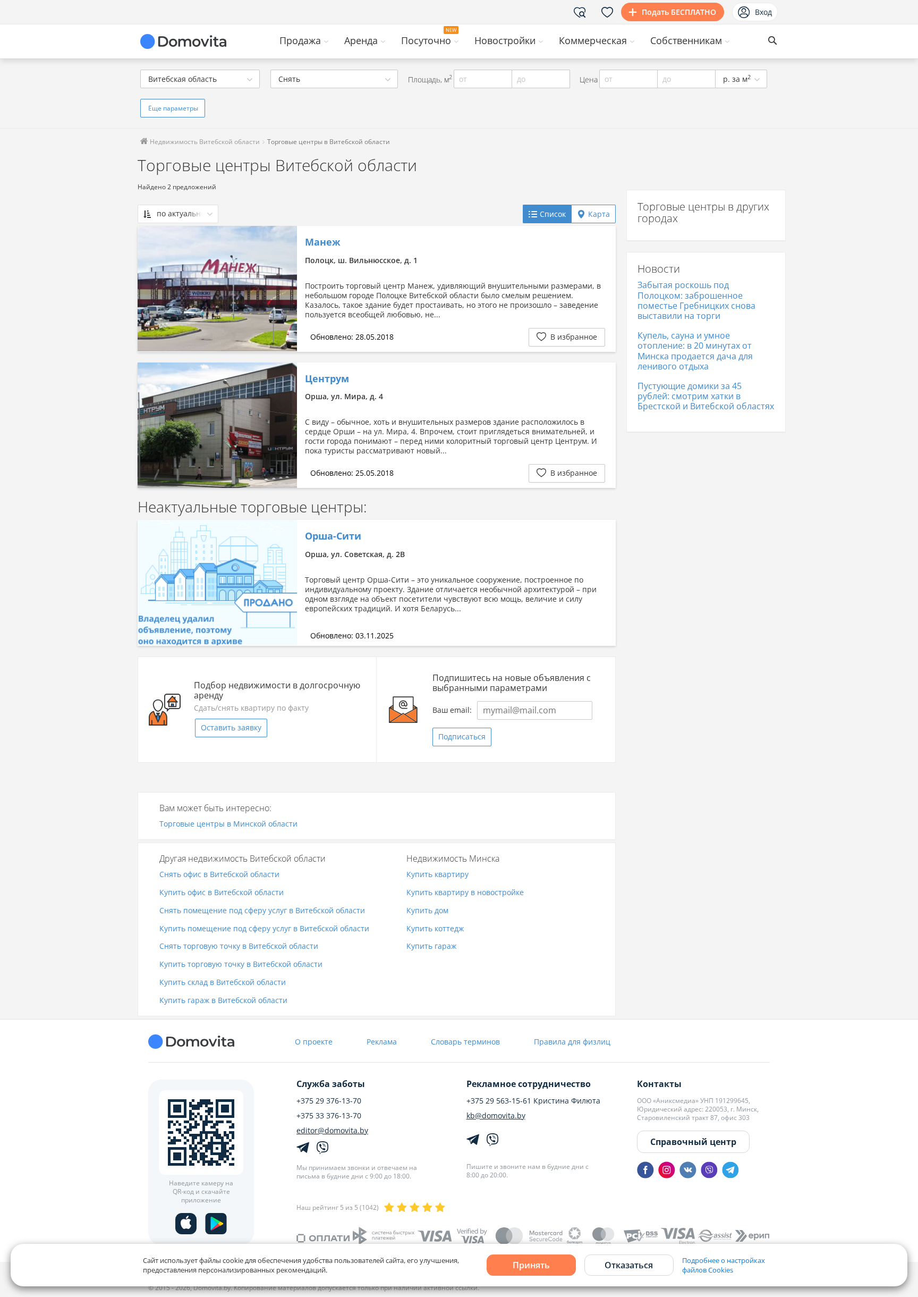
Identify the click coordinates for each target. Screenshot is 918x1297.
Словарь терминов (465, 1042)
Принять (531, 1265)
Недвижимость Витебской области (204, 141)
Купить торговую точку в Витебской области (240, 964)
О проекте (314, 1042)
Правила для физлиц (572, 1042)
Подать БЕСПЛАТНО (679, 12)
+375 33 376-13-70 (328, 1115)
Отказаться (629, 1265)
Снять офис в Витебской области (219, 874)
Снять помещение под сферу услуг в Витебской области (262, 910)
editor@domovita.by (332, 1130)
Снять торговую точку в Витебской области (238, 946)
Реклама (382, 1042)
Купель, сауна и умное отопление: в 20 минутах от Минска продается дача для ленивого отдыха (695, 351)
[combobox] (200, 79)
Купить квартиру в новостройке (465, 892)
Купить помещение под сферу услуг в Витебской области (264, 928)
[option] (217, 288)
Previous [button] (151, 289)
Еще (173, 108)
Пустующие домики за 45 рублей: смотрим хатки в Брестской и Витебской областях (706, 396)
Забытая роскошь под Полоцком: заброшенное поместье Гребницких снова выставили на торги (696, 300)
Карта (599, 214)
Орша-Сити (333, 536)
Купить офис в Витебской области (221, 892)
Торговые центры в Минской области (228, 824)
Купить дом (427, 910)
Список (553, 214)
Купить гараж (431, 946)
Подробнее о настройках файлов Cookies (723, 1265)
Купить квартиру (437, 874)
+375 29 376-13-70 (328, 1101)
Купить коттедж (435, 928)
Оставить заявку (231, 727)
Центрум (327, 379)
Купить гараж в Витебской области (223, 1000)
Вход (763, 12)
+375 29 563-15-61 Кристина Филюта (533, 1101)
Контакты (659, 1084)
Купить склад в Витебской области (222, 982)
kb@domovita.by (495, 1115)
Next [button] (284, 289)
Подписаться (462, 736)
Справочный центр (693, 1142)
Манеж (323, 242)
